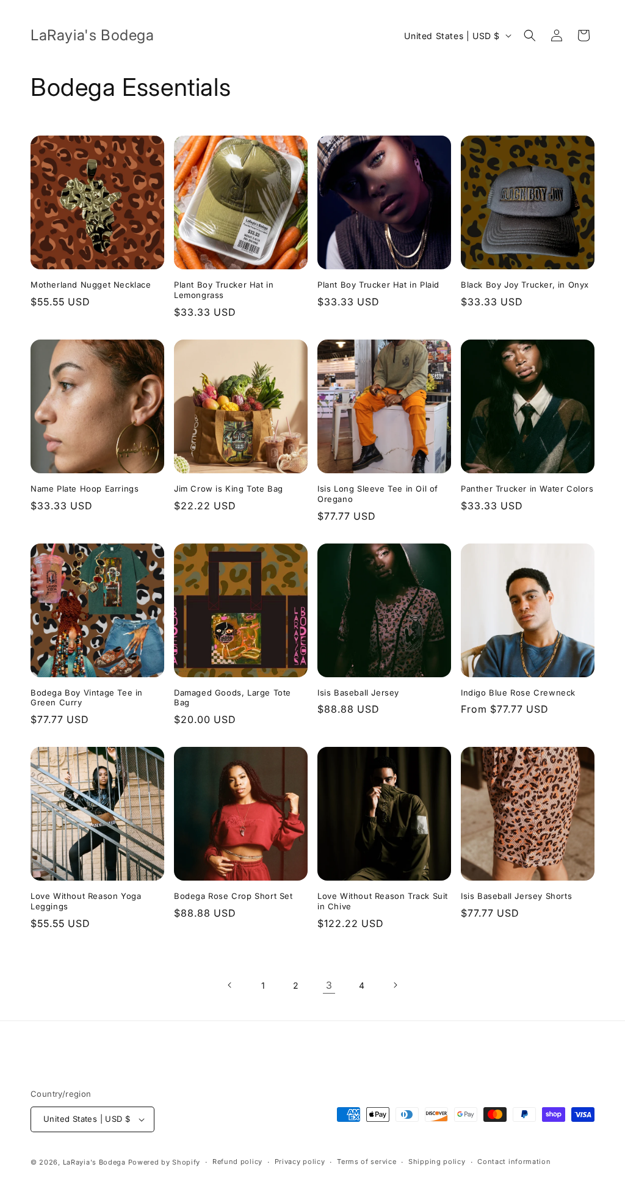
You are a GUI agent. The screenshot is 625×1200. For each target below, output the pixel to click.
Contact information (514, 1161)
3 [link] (329, 985)
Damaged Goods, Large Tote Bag (232, 698)
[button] (529, 35)
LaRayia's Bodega (94, 1162)
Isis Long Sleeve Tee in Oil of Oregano (377, 494)
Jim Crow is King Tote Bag (228, 488)
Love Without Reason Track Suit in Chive (382, 901)
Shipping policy (437, 1161)
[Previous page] (230, 985)
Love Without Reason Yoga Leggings (86, 901)
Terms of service (366, 1161)
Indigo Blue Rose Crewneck (518, 692)
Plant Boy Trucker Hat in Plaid (378, 284)
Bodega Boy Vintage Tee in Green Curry (87, 698)
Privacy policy (300, 1161)
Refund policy (237, 1161)
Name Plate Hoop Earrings (85, 488)
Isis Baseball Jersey (358, 692)
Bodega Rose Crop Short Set (233, 896)
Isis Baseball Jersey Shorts (516, 896)
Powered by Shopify (164, 1162)
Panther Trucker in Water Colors (527, 488)
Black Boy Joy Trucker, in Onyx (525, 284)
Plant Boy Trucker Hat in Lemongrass (223, 290)
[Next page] (394, 985)
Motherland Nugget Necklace (91, 284)
